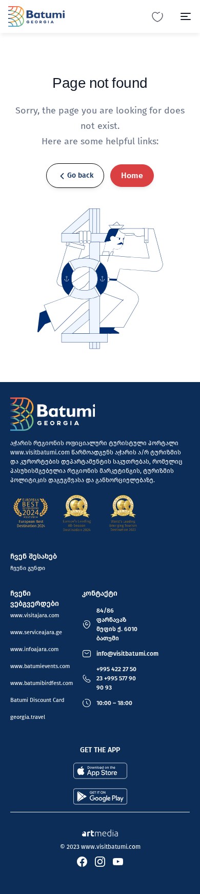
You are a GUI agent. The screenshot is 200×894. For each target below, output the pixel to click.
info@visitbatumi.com (127, 653)
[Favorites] (157, 16)
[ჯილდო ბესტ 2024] (30, 513)
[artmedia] (100, 832)
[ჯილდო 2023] (123, 513)
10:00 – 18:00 (114, 703)
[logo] (36, 16)
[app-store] (100, 770)
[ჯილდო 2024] (76, 513)
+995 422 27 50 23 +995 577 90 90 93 (116, 678)
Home (132, 175)
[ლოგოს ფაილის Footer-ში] (52, 414)
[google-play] (100, 796)
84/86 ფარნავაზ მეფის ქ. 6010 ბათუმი (116, 624)
